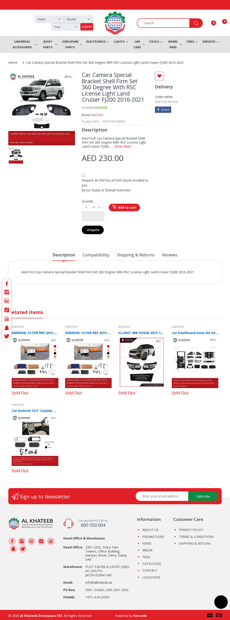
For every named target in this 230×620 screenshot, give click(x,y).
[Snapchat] (7, 328)
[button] (93, 216)
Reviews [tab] (169, 255)
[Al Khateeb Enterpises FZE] (30, 523)
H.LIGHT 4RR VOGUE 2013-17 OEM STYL (141, 333)
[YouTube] (7, 319)
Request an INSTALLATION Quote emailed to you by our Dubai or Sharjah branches (115, 185)
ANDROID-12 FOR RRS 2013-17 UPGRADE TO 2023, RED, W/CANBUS (88, 333)
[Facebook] (7, 283)
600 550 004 (93, 525)
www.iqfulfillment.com (100, 277)
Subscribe (203, 496)
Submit (87, 26)
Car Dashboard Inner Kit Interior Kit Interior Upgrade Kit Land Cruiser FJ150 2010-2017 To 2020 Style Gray (195, 333)
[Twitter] (7, 337)
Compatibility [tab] (96, 255)
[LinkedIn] (7, 301)
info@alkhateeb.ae (98, 582)
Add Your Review (166, 102)
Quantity (87, 201)
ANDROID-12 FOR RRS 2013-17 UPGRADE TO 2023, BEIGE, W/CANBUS (35, 333)
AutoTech (97, 115)
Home (12, 62)
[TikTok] (7, 310)
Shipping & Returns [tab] (136, 255)
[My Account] (208, 23)
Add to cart (127, 207)
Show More (123, 146)
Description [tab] (64, 255)
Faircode (140, 615)
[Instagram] (7, 292)
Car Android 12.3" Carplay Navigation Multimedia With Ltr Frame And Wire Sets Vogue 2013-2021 (35, 410)
